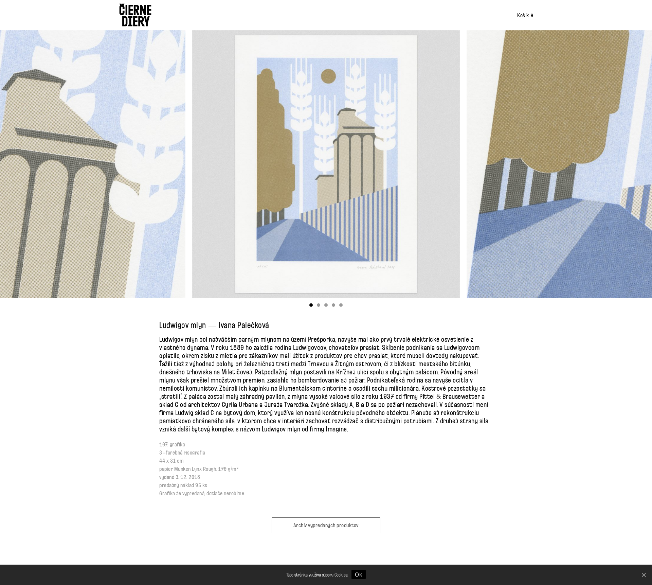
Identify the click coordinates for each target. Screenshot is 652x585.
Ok (358, 574)
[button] (311, 305)
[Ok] (643, 574)
